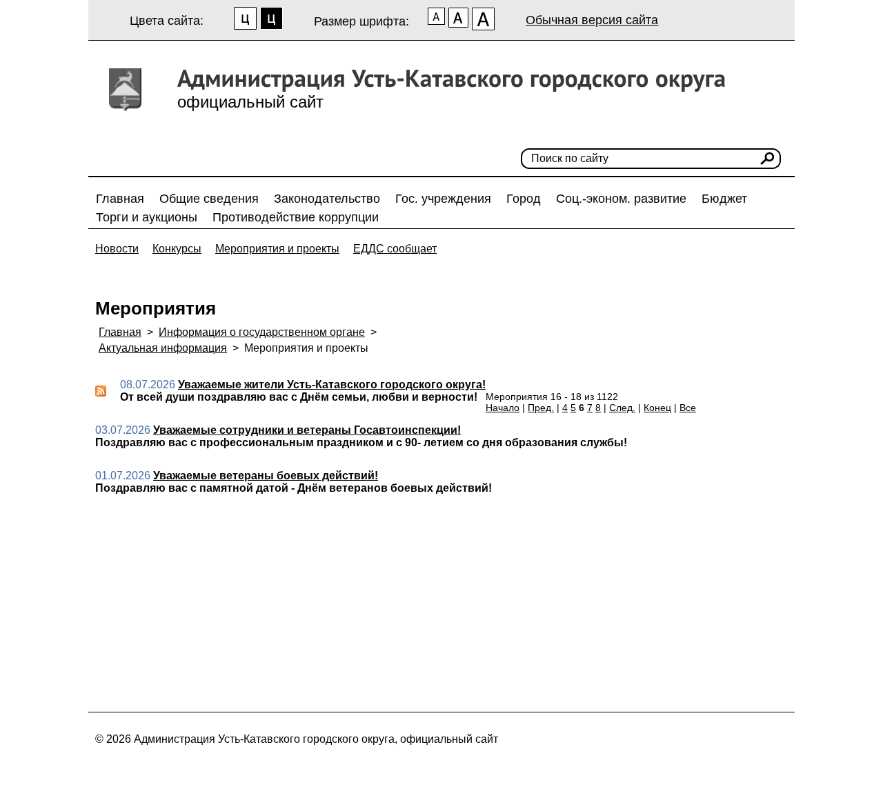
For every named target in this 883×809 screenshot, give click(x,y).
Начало (502, 407)
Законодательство (327, 199)
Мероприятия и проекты (277, 248)
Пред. (541, 407)
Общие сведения (209, 199)
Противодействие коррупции (295, 217)
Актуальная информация (163, 348)
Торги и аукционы (146, 217)
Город (523, 199)
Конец (657, 407)
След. (622, 407)
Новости (117, 248)
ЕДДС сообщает (395, 248)
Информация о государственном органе (262, 332)
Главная (120, 199)
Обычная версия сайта (592, 20)
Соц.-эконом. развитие (621, 199)
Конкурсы (176, 248)
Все (687, 407)
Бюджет (724, 199)
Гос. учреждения (443, 199)
